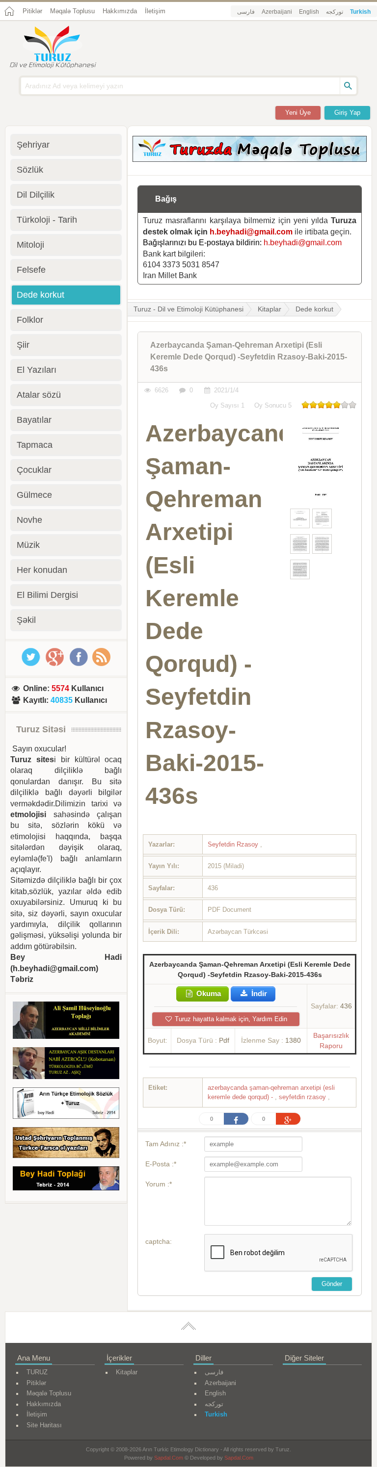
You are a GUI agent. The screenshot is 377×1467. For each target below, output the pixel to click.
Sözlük (30, 170)
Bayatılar (34, 420)
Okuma (207, 993)
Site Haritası (44, 1425)
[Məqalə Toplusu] (250, 159)
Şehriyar (33, 145)
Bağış (166, 199)
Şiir (23, 345)
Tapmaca (35, 445)
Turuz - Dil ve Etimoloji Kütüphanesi (188, 309)
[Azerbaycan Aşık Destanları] (66, 1064)
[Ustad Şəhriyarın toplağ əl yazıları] (66, 1144)
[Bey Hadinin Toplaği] (66, 1180)
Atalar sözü (39, 395)
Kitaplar (269, 309)
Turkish (360, 11)
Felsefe (31, 270)
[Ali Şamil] (66, 1022)
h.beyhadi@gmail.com (251, 232)
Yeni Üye (298, 112)
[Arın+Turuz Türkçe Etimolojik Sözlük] (66, 1104)
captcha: (158, 1241)
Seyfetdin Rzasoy (234, 844)
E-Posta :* (160, 1164)
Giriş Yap (347, 112)
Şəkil (26, 620)
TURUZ (37, 1372)
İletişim (155, 11)
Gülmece (34, 495)
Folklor (30, 320)
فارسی (246, 11)
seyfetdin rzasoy (303, 1097)
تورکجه (334, 11)
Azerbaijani (277, 11)
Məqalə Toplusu (72, 11)
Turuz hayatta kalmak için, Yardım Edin (230, 1019)
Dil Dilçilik (35, 195)
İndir (258, 993)
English (309, 11)
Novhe (29, 520)
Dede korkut (314, 309)
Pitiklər (32, 11)
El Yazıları (36, 370)
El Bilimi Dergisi (47, 595)
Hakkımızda (120, 11)
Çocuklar (34, 470)
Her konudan (42, 570)
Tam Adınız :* (165, 1144)
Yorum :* (158, 1184)
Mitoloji (30, 245)
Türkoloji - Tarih (47, 220)
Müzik (28, 545)
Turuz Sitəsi (41, 729)
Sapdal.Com (168, 1458)
